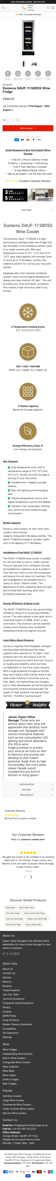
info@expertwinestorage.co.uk (31, 1125)
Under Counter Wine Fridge (34, 913)
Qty (4, 120)
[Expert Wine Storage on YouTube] (11, 954)
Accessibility (9, 1028)
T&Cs (42, 170)
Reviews (7, 986)
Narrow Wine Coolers (14, 1113)
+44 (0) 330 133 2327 (40, 174)
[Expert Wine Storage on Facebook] (7, 954)
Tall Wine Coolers (12, 1096)
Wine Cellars (9, 1075)
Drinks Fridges (10, 1079)
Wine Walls (8, 1070)
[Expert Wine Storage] (28, 7)
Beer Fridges (10, 1083)
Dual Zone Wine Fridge (14, 919)
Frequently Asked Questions (18, 1003)
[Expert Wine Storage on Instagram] (14, 954)
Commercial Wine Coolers (17, 1104)
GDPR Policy (9, 1015)
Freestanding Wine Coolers (17, 1053)
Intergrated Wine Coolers (16, 1062)
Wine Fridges (10, 1049)
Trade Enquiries (11, 990)
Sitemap (7, 1037)
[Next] (49, 39)
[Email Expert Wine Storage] (17, 954)
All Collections (10, 1033)
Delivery (7, 977)
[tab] (28, 210)
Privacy (7, 1007)
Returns (7, 981)
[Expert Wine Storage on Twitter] (4, 954)
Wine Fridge (10, 907)
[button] (31, 877)
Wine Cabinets (10, 1066)
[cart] (52, 7)
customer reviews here (33, 839)
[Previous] (7, 39)
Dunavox (8, 84)
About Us (8, 969)
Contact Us (9, 973)
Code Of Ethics (11, 1020)
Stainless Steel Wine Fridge (37, 919)
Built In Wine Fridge (26, 907)
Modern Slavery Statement (17, 1024)
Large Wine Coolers (13, 1100)
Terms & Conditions (13, 998)
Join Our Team (11, 994)
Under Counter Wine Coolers (18, 1108)
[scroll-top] (28, 1168)
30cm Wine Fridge (13, 913)
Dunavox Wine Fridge (33, 924)
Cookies (7, 1011)
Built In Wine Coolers (14, 1058)
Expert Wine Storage (22, 1154)
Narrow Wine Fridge (13, 924)
